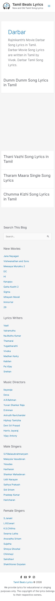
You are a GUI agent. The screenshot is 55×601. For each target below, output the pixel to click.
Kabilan (7, 361)
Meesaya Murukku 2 (14, 266)
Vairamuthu (10, 330)
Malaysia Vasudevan (14, 459)
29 (5, 307)
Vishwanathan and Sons (16, 261)
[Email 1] (25, 577)
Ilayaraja (8, 389)
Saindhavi (9, 559)
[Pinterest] (29, 577)
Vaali (6, 325)
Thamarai (8, 340)
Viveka (7, 351)
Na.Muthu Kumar (12, 335)
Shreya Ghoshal (12, 548)
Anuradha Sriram (12, 538)
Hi (5, 276)
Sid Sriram (9, 489)
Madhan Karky (11, 356)
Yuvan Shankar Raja (14, 405)
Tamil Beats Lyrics (27, 4)
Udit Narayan (11, 479)
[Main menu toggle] (49, 6)
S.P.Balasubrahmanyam (16, 453)
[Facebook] (21, 577)
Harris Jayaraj (11, 430)
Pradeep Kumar (12, 494)
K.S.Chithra (9, 528)
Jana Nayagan (11, 256)
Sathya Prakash (12, 484)
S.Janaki (8, 518)
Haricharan (9, 499)
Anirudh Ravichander (15, 415)
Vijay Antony (10, 435)
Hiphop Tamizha (12, 420)
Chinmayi (8, 554)
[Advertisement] (27, 122)
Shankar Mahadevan (14, 474)
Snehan (7, 371)
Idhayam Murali (12, 297)
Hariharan (9, 469)
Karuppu (8, 281)
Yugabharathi (11, 346)
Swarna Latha (11, 533)
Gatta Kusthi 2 (11, 286)
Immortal (8, 302)
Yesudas (8, 464)
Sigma (7, 291)
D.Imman (8, 410)
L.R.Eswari (9, 523)
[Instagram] (34, 577)
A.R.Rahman (10, 399)
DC (5, 271)
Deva (6, 394)
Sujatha (7, 543)
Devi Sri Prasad (12, 425)
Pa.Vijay (8, 366)
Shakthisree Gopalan (15, 564)
